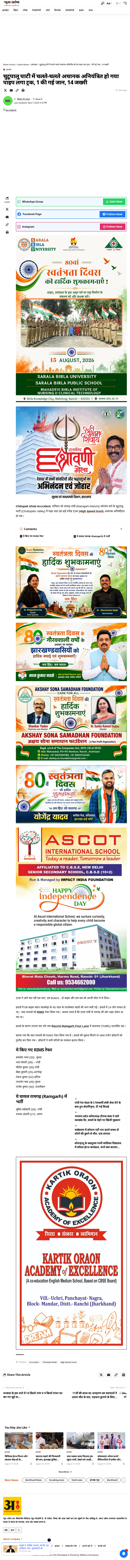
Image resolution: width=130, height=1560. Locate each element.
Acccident (34, 1362)
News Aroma (23, 99)
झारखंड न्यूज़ (95, 1480)
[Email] (11, 90)
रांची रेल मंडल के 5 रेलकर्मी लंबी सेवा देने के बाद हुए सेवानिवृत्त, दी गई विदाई (98, 1104)
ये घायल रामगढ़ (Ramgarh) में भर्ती (93, 536)
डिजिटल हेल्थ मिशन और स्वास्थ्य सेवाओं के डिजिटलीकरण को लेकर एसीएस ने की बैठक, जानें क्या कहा (18, 1458)
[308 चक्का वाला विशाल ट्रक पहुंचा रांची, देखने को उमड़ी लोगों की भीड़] (80, 1440)
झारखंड (8, 70)
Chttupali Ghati (50, 1362)
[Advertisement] (65, 37)
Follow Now (114, 214)
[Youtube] (6, 1530)
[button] (102, 3)
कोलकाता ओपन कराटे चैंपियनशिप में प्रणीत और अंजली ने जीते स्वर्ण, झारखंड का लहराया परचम (110, 1458)
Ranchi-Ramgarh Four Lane (70, 1026)
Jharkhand (112, 1480)
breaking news (56, 1480)
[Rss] (19, 1530)
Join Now (116, 201)
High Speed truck (91, 511)
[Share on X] (5, 90)
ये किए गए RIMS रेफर (33, 536)
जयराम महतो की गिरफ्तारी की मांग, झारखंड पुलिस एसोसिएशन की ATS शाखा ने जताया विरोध (49, 1458)
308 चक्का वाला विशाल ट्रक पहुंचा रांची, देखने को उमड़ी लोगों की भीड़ (80, 1458)
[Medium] (12, 1530)
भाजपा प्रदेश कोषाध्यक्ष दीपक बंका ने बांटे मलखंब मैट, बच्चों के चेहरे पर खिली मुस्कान (97, 1118)
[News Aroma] (11, 3)
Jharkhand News (33, 1480)
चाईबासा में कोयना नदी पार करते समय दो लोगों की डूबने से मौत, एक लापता (97, 1132)
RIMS (40, 1012)
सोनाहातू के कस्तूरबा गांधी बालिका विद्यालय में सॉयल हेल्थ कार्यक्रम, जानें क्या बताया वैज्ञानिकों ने (98, 1145)
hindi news (77, 1480)
